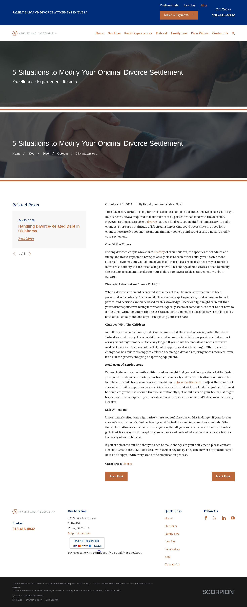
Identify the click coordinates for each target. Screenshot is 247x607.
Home (169, 518)
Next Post (223, 476)
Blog (204, 5)
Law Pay (190, 5)
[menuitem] (17, 600)
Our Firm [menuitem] (114, 33)
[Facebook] (206, 518)
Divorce (127, 464)
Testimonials (169, 5)
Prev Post (116, 476)
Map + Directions (79, 533)
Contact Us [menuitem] (220, 33)
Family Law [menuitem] (179, 33)
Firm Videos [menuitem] (200, 33)
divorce (152, 222)
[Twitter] (215, 518)
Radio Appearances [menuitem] (138, 33)
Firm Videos (172, 549)
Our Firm (171, 526)
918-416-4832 (223, 15)
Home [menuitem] (100, 33)
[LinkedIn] (224, 518)
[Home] (34, 33)
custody (159, 252)
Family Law (172, 534)
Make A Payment (176, 15)
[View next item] (30, 254)
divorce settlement (188, 382)
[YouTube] (233, 518)
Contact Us (172, 564)
